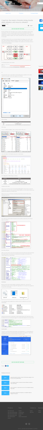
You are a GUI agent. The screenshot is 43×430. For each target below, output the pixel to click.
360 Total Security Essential (12, 412)
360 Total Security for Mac (12, 415)
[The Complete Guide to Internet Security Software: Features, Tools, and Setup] (5, 383)
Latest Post (8, 13)
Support (31, 410)
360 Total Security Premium (12, 413)
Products (21, 13)
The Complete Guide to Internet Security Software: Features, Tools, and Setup (21, 383)
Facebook (41, 20)
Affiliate (39, 410)
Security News (21, 413)
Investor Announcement (23, 416)
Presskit (20, 415)
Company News (34, 13)
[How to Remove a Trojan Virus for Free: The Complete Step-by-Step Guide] (5, 388)
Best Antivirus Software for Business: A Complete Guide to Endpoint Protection (21, 393)
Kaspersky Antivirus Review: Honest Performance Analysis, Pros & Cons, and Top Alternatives (22, 378)
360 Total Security (11, 410)
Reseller (39, 412)
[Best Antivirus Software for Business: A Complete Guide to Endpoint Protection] (5, 393)
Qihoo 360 (31, 412)
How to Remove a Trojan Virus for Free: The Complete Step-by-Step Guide (22, 388)
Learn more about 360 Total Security (17, 28)
